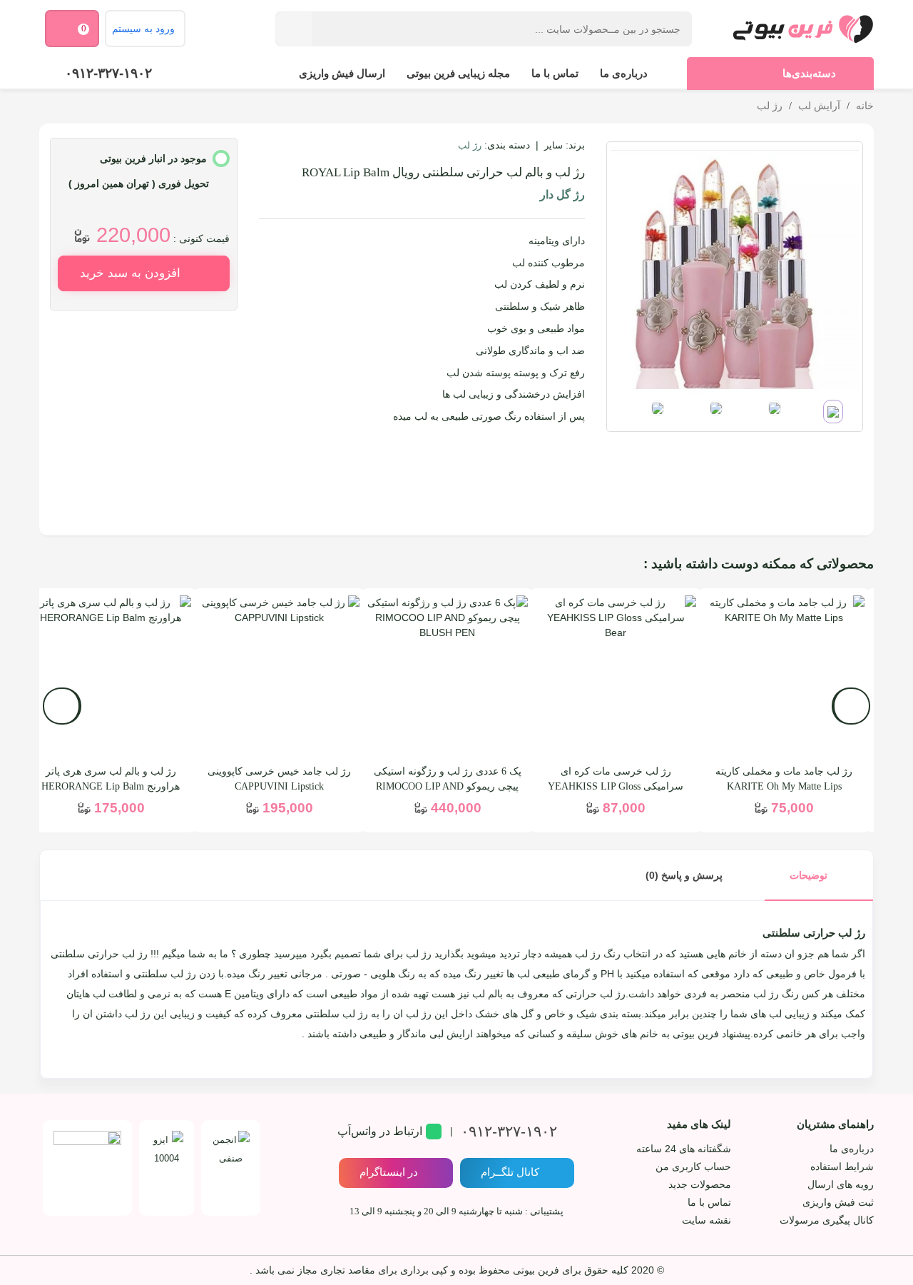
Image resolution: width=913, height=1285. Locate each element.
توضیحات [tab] (808, 875)
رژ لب (469, 145)
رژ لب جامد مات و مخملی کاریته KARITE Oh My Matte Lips (783, 779)
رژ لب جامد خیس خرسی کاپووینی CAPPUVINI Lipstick (279, 779)
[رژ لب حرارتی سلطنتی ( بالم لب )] (735, 269)
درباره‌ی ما (624, 73)
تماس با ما (554, 73)
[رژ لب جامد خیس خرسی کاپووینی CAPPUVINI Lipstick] (278, 676)
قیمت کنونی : (201, 238)
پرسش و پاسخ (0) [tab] (684, 875)
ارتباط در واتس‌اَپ (379, 1131)
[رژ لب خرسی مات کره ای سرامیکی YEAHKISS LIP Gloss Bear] (615, 676)
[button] (62, 706)
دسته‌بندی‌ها (809, 73)
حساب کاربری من (693, 1166)
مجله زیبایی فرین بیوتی (458, 73)
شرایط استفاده (842, 1166)
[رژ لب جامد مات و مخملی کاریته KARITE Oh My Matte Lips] (783, 676)
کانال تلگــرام (510, 1172)
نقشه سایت (706, 1220)
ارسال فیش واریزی (342, 73)
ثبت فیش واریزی (838, 1202)
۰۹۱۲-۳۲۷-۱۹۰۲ (108, 73)
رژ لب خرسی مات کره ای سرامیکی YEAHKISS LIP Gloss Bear (615, 786)
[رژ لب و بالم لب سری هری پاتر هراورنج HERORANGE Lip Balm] (110, 676)
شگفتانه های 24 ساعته (683, 1148)
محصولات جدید (699, 1184)
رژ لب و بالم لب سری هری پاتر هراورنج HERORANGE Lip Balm (110, 779)
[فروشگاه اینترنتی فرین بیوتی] (802, 28)
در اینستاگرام (388, 1172)
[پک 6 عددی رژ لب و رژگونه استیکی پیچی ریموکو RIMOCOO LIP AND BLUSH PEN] (447, 676)
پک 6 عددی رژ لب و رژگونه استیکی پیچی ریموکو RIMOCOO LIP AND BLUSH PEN (447, 786)
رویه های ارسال (840, 1184)
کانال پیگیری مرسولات (827, 1220)
